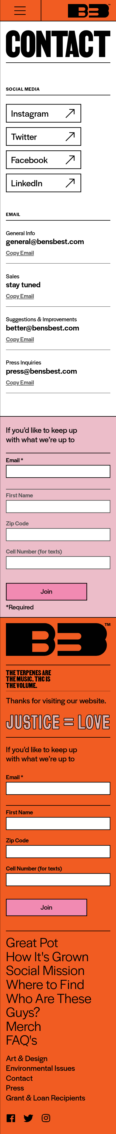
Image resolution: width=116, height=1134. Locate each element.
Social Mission (45, 970)
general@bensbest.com (45, 241)
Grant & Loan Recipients (45, 1098)
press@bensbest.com (41, 370)
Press (15, 1088)
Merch (23, 1025)
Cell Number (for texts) (34, 551)
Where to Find (45, 984)
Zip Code (17, 523)
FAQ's (21, 1039)
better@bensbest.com (42, 327)
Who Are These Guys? (48, 1004)
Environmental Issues (40, 1068)
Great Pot (32, 942)
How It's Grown (47, 956)
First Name (19, 495)
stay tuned (23, 284)
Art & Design (26, 1058)
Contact (19, 1078)
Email (14, 460)
